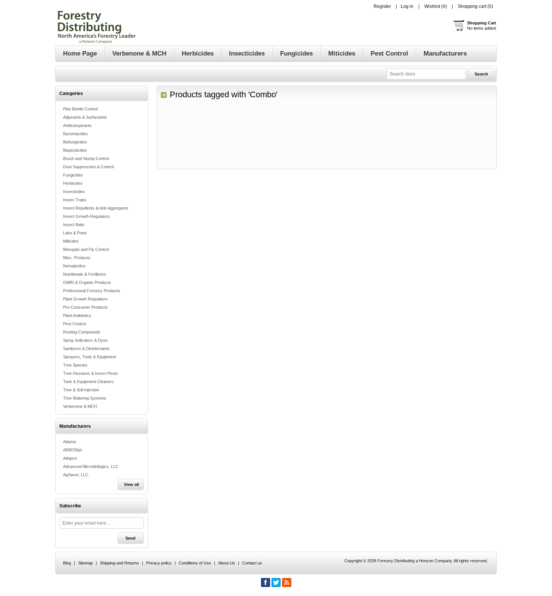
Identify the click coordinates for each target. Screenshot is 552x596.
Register (382, 6)
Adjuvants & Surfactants (85, 117)
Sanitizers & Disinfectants (86, 348)
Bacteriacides (75, 133)
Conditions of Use (195, 563)
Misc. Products (76, 257)
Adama (69, 441)
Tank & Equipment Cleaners (88, 381)
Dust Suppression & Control (88, 166)
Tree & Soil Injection (81, 390)
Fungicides (73, 175)
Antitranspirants (77, 125)
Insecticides (74, 191)
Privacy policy (159, 563)
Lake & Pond (74, 233)
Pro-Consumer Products (85, 307)
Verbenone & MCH (80, 406)
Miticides (71, 241)
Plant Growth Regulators (85, 299)
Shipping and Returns (119, 563)
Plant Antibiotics (77, 315)
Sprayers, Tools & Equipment (89, 357)
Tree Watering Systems (84, 398)
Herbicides (73, 183)
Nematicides (74, 266)
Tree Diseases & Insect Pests (90, 373)
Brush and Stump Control (86, 158)
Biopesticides (75, 150)
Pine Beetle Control (80, 109)
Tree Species (75, 365)
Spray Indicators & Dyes (85, 340)
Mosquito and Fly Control (86, 249)
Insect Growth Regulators (86, 216)
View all (131, 484)
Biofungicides (75, 142)
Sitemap (85, 563)
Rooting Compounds (81, 332)
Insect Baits (73, 224)
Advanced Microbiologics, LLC (90, 466)
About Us (226, 563)
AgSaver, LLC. (76, 474)
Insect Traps (74, 200)
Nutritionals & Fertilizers (84, 274)
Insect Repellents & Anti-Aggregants (95, 208)
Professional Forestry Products (91, 290)
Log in (407, 6)
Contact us (252, 563)
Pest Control (74, 323)
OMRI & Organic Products (87, 282)
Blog (67, 563)
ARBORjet (72, 450)
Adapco (70, 458)
